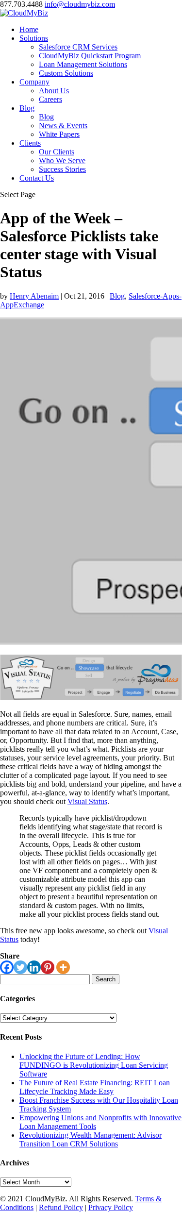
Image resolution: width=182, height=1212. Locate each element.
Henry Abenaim (34, 296)
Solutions (33, 38)
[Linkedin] (34, 967)
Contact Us (36, 178)
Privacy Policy (110, 1207)
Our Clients (56, 152)
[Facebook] (7, 967)
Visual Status (87, 801)
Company (34, 82)
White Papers (59, 134)
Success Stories (62, 169)
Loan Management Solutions (83, 64)
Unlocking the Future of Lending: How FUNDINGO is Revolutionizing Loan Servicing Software (93, 1065)
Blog (26, 108)
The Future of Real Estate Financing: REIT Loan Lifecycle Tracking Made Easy (94, 1086)
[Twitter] (20, 967)
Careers (50, 99)
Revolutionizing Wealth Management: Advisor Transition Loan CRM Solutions (90, 1139)
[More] (63, 967)
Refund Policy (61, 1207)
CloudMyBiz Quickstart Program (90, 55)
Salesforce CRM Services (78, 47)
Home (28, 29)
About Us (54, 90)
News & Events (63, 125)
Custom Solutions (66, 73)
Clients (30, 143)
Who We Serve (62, 160)
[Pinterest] (47, 967)
